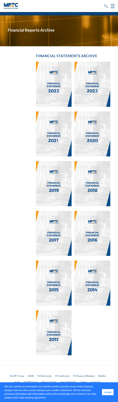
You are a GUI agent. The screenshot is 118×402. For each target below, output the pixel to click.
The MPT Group (16, 376)
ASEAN (31, 376)
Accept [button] (108, 392)
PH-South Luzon (62, 376)
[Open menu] (113, 6)
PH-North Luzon (44, 376)
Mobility (102, 376)
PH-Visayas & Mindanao (84, 376)
